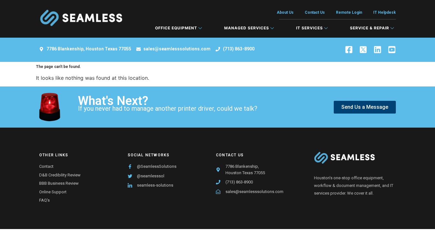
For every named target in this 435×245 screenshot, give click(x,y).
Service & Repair (369, 28)
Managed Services (246, 28)
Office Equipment (176, 28)
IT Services (309, 28)
